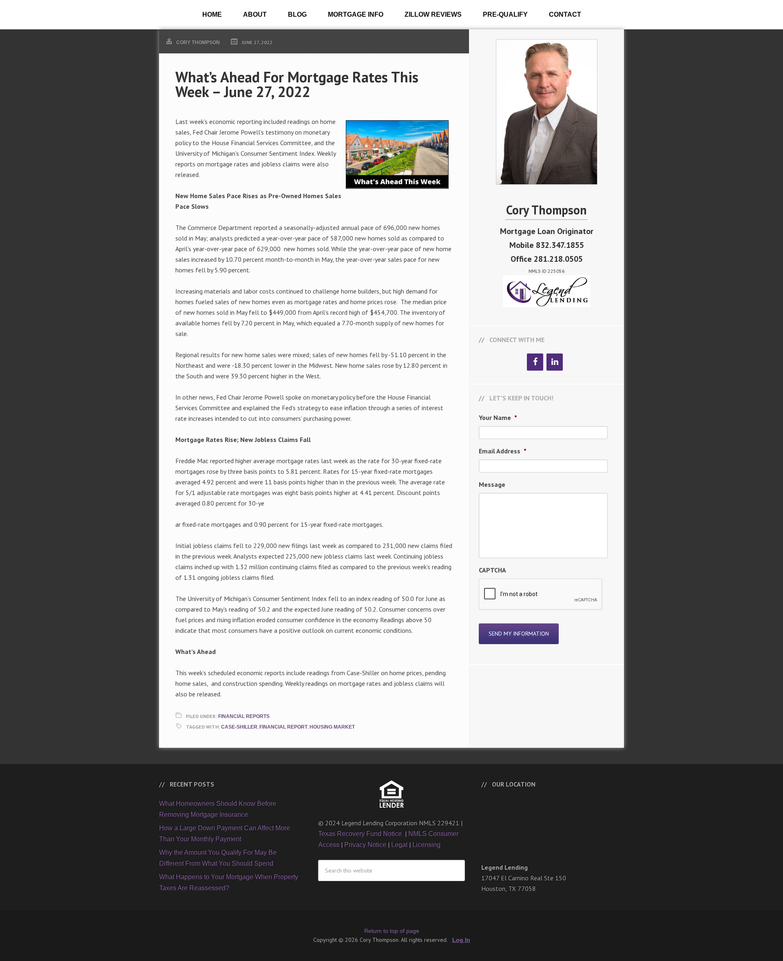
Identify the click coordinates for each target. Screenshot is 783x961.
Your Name (498, 417)
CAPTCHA (492, 570)
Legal (399, 844)
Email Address (502, 451)
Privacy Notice (365, 844)
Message (492, 484)
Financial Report (283, 727)
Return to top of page (391, 931)
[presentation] (541, 594)
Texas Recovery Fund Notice (360, 833)
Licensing (426, 844)
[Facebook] (535, 362)
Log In (461, 940)
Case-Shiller (239, 727)
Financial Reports (244, 716)
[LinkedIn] (554, 362)
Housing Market (332, 727)
